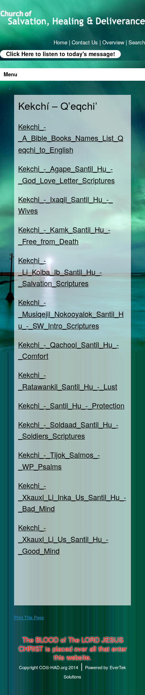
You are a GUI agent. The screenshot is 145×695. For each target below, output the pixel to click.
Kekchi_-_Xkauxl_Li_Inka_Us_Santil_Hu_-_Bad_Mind (72, 497)
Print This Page (29, 617)
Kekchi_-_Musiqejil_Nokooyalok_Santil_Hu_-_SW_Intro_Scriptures (71, 314)
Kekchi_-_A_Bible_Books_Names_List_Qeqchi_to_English (70, 138)
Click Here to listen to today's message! (60, 54)
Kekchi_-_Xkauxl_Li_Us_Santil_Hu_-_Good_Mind (63, 539)
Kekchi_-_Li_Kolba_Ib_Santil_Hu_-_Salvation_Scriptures (60, 272)
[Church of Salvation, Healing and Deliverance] (72, 18)
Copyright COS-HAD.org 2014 (48, 667)
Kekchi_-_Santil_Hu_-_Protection (71, 405)
